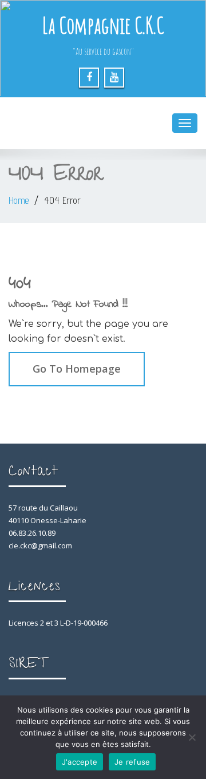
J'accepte (79, 761)
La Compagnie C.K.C (103, 24)
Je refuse (132, 761)
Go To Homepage (77, 368)
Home (19, 200)
